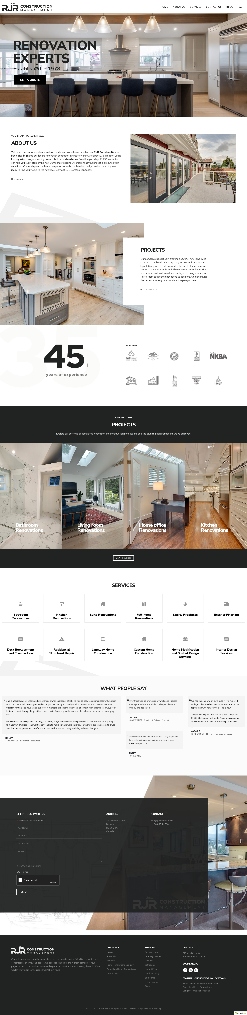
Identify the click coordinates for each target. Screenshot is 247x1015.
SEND (24, 891)
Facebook (185, 970)
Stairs (147, 986)
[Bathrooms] (31, 496)
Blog (229, 6)
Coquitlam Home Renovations (121, 969)
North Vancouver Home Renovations (200, 983)
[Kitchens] (216, 496)
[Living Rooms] (93, 496)
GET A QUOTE (30, 80)
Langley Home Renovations (196, 990)
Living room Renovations (90, 528)
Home (164, 6)
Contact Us (214, 6)
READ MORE (19, 179)
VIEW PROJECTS (150, 289)
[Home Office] (154, 496)
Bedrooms (150, 977)
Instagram (191, 970)
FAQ (240, 6)
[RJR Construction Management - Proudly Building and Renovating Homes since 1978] (27, 7)
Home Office (151, 969)
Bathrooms (150, 964)
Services (195, 6)
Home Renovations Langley (120, 964)
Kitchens (149, 960)
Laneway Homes (153, 956)
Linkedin (196, 970)
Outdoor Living (152, 973)
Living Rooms (151, 982)
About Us (179, 6)
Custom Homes (152, 952)
